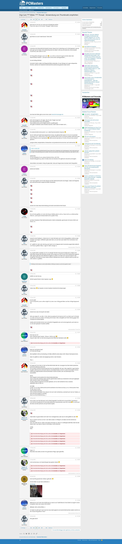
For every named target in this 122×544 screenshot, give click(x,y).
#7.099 (78, 500)
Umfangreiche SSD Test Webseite (92, 143)
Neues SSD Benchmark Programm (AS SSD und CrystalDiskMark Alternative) (92, 167)
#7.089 (78, 297)
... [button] (28, 19)
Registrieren (31, 10)
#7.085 (78, 235)
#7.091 (78, 332)
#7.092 (78, 347)
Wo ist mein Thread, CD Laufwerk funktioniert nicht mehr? (92, 186)
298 (46, 19)
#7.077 (78, 34)
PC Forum (56, 7)
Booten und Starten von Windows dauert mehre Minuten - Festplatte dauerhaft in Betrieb (92, 177)
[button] (60, 7)
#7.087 (78, 273)
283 (33, 19)
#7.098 (78, 476)
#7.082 (78, 166)
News (21, 7)
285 (39, 19)
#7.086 (78, 250)
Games (27, 7)
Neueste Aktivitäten (23, 10)
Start (99, 540)
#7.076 (78, 22)
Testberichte (40, 7)
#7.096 (78, 447)
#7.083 (78, 178)
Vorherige (23, 19)
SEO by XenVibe (49, 542)
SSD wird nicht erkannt (89, 136)
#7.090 (78, 309)
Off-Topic (86, 44)
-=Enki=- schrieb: (34, 148)
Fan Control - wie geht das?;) (91, 114)
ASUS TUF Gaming (88, 159)
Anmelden (55, 343)
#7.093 (78, 363)
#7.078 (78, 46)
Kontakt (79, 540)
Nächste (50, 19)
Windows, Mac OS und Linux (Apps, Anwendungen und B (91, 51)
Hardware (33, 7)
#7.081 (78, 145)
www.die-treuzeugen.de (57, 114)
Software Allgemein (88, 63)
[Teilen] (76, 22)
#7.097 (78, 459)
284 (36, 19)
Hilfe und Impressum (92, 540)
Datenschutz (84, 540)
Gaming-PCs (49, 7)
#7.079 (78, 117)
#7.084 (78, 208)
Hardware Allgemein (88, 118)
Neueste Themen (87, 32)
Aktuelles (64, 7)
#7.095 (78, 410)
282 (31, 19)
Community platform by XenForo (64, 542)
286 (42, 19)
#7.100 (78, 516)
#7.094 (78, 398)
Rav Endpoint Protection (90, 46)
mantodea (22, 17)
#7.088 (78, 285)
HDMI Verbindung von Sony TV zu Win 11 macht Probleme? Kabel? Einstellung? (92, 129)
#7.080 (78, 129)
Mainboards (86, 163)
